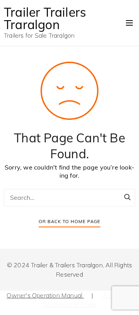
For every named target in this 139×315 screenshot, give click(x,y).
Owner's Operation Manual (45, 295)
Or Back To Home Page (69, 221)
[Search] (127, 197)
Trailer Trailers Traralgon (45, 18)
